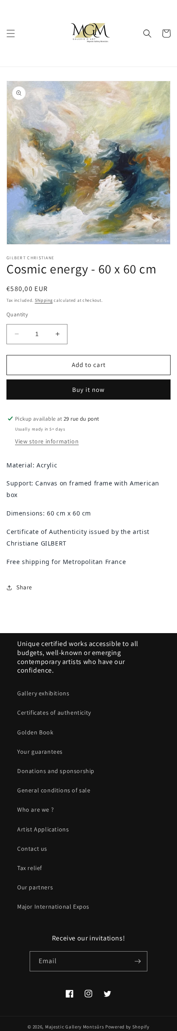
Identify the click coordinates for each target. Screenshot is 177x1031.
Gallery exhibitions (43, 693)
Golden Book (35, 732)
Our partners (35, 887)
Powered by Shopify (127, 1027)
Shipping (44, 300)
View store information (47, 441)
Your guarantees (40, 751)
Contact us (32, 848)
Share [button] (24, 587)
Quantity (17, 314)
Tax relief (29, 868)
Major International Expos (53, 906)
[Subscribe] (137, 961)
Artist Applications (43, 829)
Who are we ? (35, 809)
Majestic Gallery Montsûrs (74, 1027)
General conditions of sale (54, 790)
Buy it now (88, 389)
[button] (10, 33)
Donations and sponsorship (56, 771)
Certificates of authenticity (54, 712)
